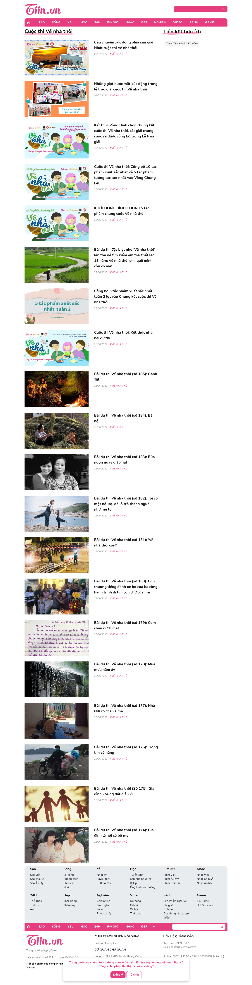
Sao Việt (35, 875)
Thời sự (34, 905)
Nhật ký (102, 875)
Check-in (69, 883)
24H (97, 22)
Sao (41, 22)
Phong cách (70, 879)
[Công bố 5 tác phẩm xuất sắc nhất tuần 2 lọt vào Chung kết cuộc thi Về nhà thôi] (57, 306)
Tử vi (100, 909)
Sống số (168, 905)
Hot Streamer (205, 905)
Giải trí (134, 905)
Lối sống (68, 875)
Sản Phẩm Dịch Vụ (175, 901)
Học (84, 22)
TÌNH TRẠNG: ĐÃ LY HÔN (182, 43)
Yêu (71, 22)
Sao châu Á (37, 879)
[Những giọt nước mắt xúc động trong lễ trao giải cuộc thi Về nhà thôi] (57, 99)
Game (209, 22)
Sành (194, 22)
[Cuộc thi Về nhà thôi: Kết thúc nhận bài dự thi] (57, 348)
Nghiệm (160, 22)
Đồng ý (118, 975)
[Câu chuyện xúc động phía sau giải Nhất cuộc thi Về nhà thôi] (57, 58)
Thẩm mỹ (69, 905)
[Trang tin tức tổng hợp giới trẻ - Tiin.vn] (43, 9)
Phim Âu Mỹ (171, 879)
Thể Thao (36, 901)
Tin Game (203, 901)
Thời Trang (70, 901)
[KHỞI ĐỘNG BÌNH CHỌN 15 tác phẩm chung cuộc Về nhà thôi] (57, 223)
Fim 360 (113, 22)
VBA (66, 887)
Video (178, 22)
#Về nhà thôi (119, 54)
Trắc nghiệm (104, 905)
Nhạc (130, 22)
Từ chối (134, 975)
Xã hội (134, 909)
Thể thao (135, 913)
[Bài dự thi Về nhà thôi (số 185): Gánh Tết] (57, 389)
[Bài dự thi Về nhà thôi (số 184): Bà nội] (57, 431)
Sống (56, 22)
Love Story (103, 879)
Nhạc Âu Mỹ (204, 883)
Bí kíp (133, 883)
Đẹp (144, 22)
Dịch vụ (168, 909)
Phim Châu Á (171, 883)
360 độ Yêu (104, 883)
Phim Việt (169, 875)
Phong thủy (104, 913)
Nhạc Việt (203, 875)
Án (32, 909)
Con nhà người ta (140, 879)
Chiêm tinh (103, 901)
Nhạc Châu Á (205, 879)
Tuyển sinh (137, 875)
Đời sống (135, 901)
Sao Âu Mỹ (37, 883)
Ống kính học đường (143, 887)
